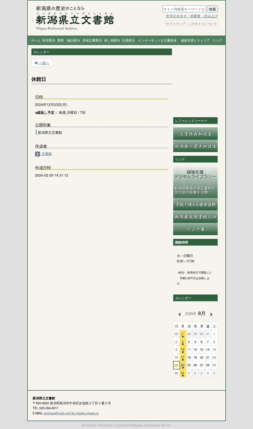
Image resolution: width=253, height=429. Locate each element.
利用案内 (48, 40)
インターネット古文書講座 (157, 40)
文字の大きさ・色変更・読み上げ (192, 15)
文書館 (46, 153)
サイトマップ (175, 23)
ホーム (36, 40)
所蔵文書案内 (92, 40)
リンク (217, 40)
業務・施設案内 (68, 40)
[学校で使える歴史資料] (195, 203)
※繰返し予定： (46, 112)
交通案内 (128, 40)
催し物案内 (112, 40)
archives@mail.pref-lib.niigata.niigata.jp (71, 413)
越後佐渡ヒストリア (195, 40)
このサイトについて (202, 23)
